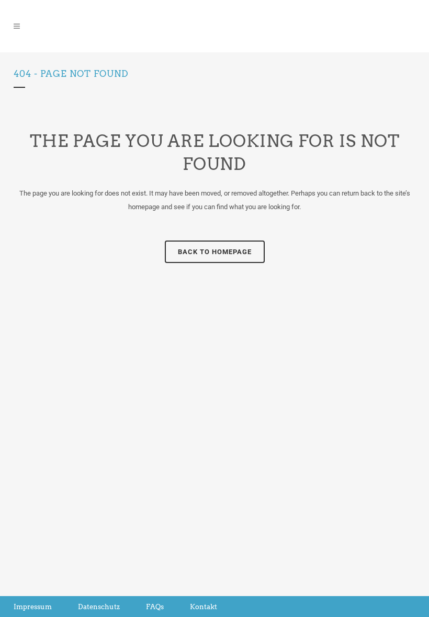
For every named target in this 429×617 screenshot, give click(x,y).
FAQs (155, 607)
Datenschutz (99, 607)
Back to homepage (215, 252)
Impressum (33, 607)
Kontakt (203, 607)
